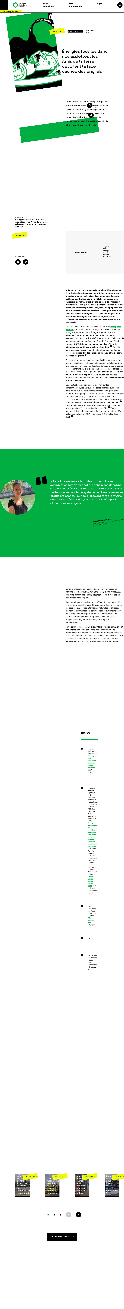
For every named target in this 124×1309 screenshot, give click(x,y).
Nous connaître (48, 5)
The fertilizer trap (91, 920)
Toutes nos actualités (62, 1237)
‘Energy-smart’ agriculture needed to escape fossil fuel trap (92, 763)
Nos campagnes (75, 5)
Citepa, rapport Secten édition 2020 (90, 881)
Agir (99, 4)
